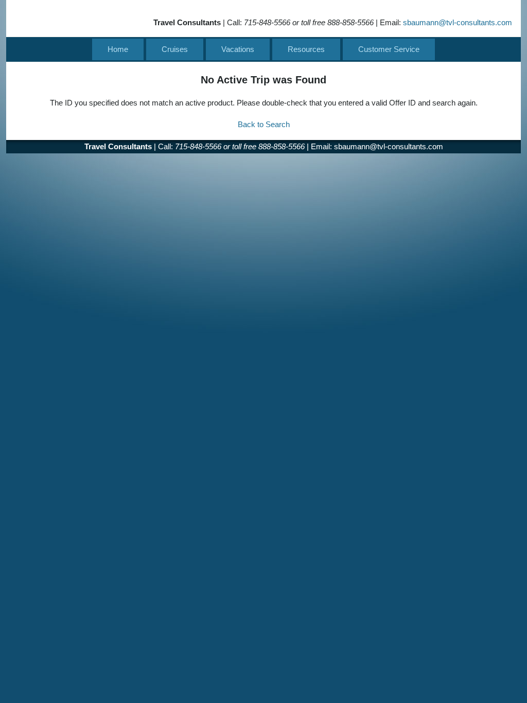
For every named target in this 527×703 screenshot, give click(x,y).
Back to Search (264, 124)
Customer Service (388, 49)
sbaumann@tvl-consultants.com (457, 22)
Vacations (237, 49)
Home (118, 49)
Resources (306, 49)
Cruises (175, 49)
